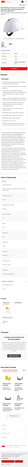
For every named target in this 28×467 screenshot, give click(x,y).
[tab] (6, 302)
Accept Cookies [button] (19, 461)
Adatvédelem (16, 445)
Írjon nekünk (15, 355)
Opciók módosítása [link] (5, 50)
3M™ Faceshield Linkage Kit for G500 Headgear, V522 (8, 409)
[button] (6, 464)
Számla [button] (23, 5)
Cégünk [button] (4, 425)
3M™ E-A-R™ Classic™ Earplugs (7, 388)
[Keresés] (23, 2)
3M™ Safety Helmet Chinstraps (19, 408)
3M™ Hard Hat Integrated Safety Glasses (19, 389)
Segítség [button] (4, 437)
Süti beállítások (23, 445)
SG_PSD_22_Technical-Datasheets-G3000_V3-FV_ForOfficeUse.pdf (8, 317)
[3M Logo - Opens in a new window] (3, 2)
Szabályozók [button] (6, 433)
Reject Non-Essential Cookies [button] (8, 461)
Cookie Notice (5, 458)
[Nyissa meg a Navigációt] (26, 1)
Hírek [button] (3, 429)
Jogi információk (10, 445)
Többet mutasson (14, 415)
